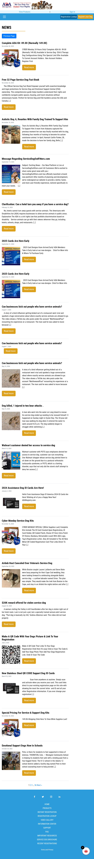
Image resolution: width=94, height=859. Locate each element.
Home (47, 804)
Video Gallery (47, 820)
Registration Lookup (69, 17)
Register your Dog (85, 17)
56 (35, 785)
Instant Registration (47, 812)
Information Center (47, 824)
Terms (43, 850)
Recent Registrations (47, 843)
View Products (24, 12)
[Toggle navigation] (4, 16)
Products (47, 808)
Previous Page (9, 36)
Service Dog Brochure (47, 839)
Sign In (72, 12)
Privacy (50, 850)
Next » (39, 785)
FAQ (47, 832)
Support (47, 828)
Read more (29, 67)
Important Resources (47, 835)
